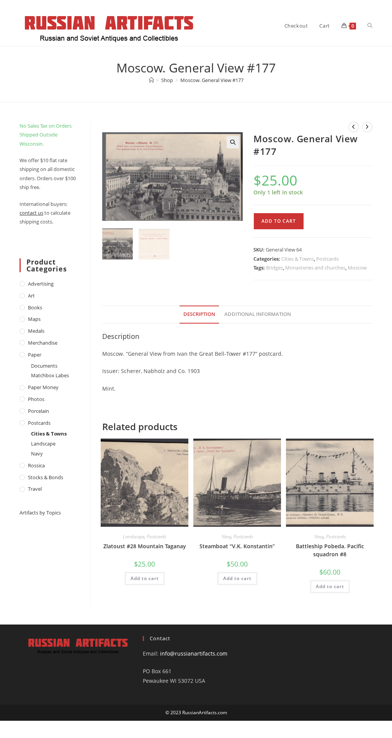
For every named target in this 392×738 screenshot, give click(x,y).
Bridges (274, 267)
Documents (44, 365)
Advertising (41, 283)
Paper (34, 354)
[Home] (151, 80)
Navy (226, 536)
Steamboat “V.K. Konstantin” (237, 546)
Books (35, 307)
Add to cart (278, 221)
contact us (31, 212)
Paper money (43, 387)
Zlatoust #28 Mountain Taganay (144, 546)
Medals (36, 330)
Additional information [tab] (257, 314)
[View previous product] (353, 127)
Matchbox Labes (50, 375)
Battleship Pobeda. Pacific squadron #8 (330, 550)
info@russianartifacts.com (193, 653)
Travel (35, 488)
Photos (36, 399)
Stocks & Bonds (45, 477)
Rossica (36, 465)
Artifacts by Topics (40, 512)
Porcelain (38, 411)
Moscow (357, 267)
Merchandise (42, 342)
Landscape (133, 536)
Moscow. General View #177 (211, 80)
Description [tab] (199, 314)
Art (31, 295)
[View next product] (367, 127)
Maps (34, 319)
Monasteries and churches (315, 267)
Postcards (327, 258)
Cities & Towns (297, 258)
